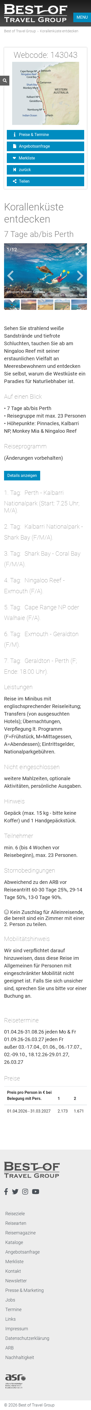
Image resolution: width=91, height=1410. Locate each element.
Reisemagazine (20, 1232)
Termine (13, 1309)
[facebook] (6, 1192)
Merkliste (27, 158)
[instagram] (25, 1192)
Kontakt (13, 1271)
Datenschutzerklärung (27, 1338)
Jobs (10, 1300)
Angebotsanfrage (34, 146)
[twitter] (15, 1192)
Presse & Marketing (24, 1290)
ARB (9, 1347)
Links (10, 1319)
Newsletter (16, 1280)
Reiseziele (15, 1213)
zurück (24, 169)
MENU (82, 17)
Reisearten (15, 1223)
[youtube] (35, 1192)
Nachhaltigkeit (19, 1357)
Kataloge (14, 1242)
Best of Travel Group (20, 31)
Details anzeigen (22, 475)
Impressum (16, 1328)
